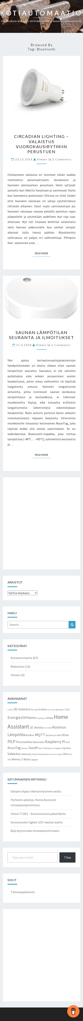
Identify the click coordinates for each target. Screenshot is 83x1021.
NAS (59, 735)
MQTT (40, 734)
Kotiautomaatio (21, 658)
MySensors (51, 735)
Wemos (16, 759)
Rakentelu (17, 666)
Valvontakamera (40, 754)
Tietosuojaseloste (23, 892)
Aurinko (51, 709)
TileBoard (58, 748)
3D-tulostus (22, 709)
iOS (46, 728)
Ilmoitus (39, 727)
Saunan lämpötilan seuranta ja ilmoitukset (41, 335)
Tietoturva (47, 748)
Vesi (65, 754)
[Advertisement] (41, 523)
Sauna (24, 748)
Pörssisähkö (24, 742)
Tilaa (67, 857)
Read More (43, 253)
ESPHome (28, 717)
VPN (9, 759)
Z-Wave (25, 759)
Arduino (43, 709)
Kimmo (42, 159)
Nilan (65, 735)
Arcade (34, 709)
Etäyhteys (40, 718)
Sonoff (32, 748)
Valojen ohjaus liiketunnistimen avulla (36, 791)
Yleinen (15, 675)
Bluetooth (60, 709)
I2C (32, 727)
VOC (70, 754)
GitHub (49, 718)
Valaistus (14, 754)
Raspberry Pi (55, 741)
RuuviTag (14, 748)
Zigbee (34, 759)
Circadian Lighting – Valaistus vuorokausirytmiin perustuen (41, 144)
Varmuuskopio (56, 754)
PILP (11, 741)
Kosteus (59, 727)
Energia (14, 717)
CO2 (67, 709)
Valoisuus (26, 754)
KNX (50, 728)
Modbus (29, 735)
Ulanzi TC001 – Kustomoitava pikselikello (38, 814)
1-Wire (10, 709)
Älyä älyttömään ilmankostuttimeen (35, 831)
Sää (40, 748)
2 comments (62, 159)
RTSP (67, 742)
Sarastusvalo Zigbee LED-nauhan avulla (37, 822)
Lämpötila (16, 734)
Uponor (67, 748)
